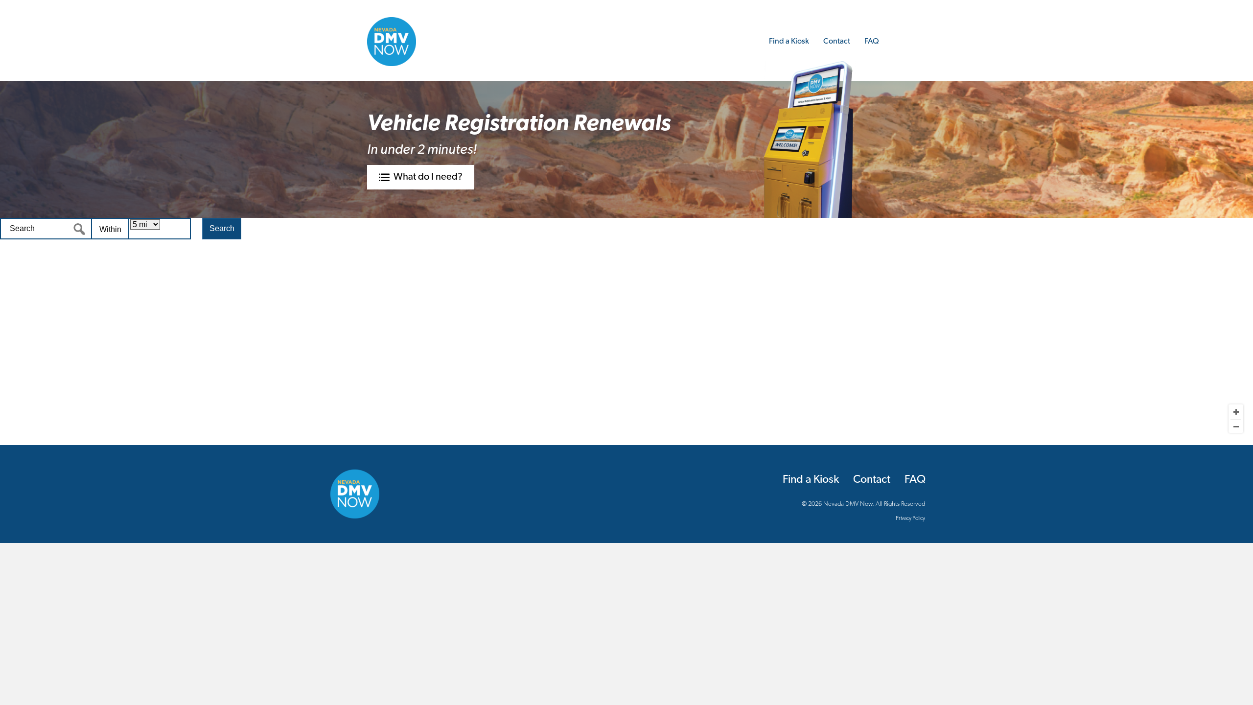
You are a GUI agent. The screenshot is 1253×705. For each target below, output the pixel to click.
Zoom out (1236, 426)
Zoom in (1236, 411)
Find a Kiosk (789, 42)
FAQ (871, 42)
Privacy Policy (910, 518)
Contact (836, 42)
